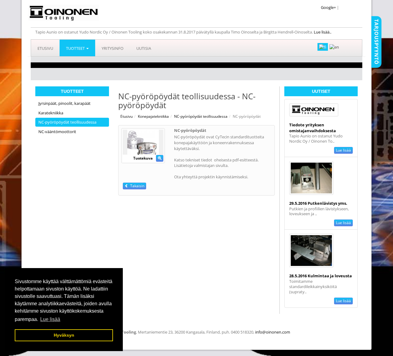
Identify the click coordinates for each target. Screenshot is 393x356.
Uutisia (143, 48)
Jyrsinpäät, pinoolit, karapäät (64, 103)
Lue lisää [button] (50, 319)
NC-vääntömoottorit (57, 131)
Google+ (328, 7)
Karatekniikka (50, 113)
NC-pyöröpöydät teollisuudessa (67, 122)
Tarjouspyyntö (376, 42)
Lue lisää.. (323, 32)
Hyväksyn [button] (64, 335)
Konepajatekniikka (153, 116)
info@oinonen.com (272, 332)
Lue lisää (343, 150)
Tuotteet (76, 48)
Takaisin (136, 185)
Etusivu (45, 48)
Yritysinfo (112, 48)
